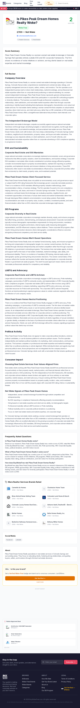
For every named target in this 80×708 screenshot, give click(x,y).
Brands (8, 3)
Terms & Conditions (68, 679)
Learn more (40, 582)
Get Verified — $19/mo (69, 689)
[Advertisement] (40, 603)
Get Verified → (40, 578)
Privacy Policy (66, 682)
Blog (25, 3)
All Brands (25, 679)
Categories (18, 3)
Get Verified (50, 3)
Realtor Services (24, 39)
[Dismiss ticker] (78, 8)
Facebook (9, 540)
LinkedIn (18, 540)
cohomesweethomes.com (27, 36)
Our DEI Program (47, 690)
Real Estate (36, 39)
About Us (45, 684)
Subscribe (69, 662)
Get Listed (40, 3)
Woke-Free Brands (28, 682)
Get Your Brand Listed (49, 682)
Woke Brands (26, 684)
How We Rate (31, 3)
